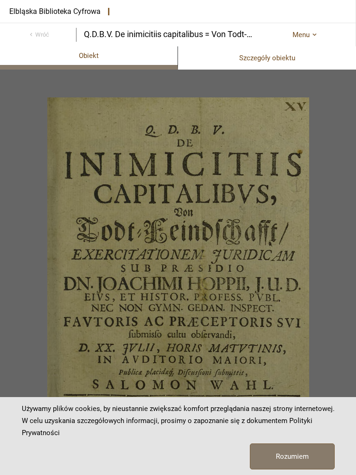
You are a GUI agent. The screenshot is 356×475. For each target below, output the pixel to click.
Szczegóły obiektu (267, 58)
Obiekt (89, 55)
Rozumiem (292, 456)
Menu (301, 35)
